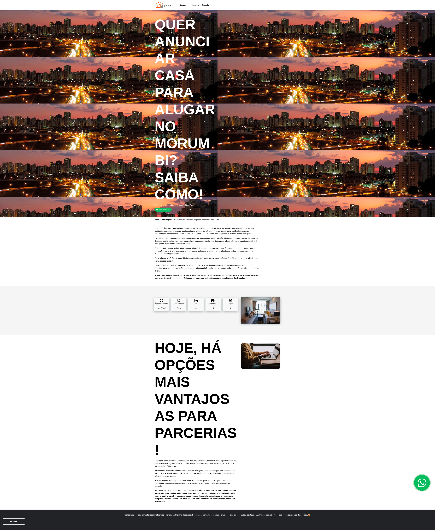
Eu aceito (13, 521)
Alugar (194, 5)
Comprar (183, 5)
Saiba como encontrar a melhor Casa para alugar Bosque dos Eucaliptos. (215, 278)
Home (157, 220)
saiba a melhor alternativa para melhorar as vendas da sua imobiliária (199, 493)
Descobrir (206, 5)
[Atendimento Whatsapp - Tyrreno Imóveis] (422, 483)
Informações (167, 220)
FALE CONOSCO (161, 210)
